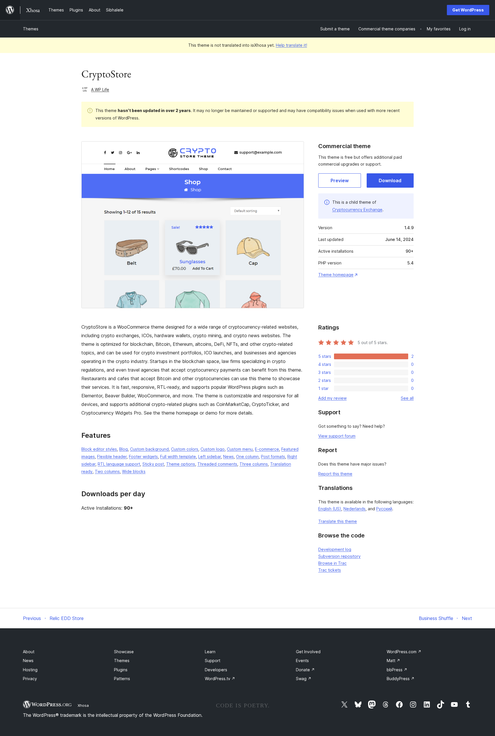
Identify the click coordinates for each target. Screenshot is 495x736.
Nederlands (354, 508)
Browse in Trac (332, 563)
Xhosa (83, 705)
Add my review (332, 398)
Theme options (180, 464)
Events (302, 660)
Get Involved (308, 651)
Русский (384, 508)
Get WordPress (468, 9)
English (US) (329, 508)
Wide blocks (134, 471)
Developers (216, 669)
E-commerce (267, 449)
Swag (303, 678)
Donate (305, 669)
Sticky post (153, 464)
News (228, 456)
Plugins (120, 669)
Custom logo (213, 449)
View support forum (336, 435)
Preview (340, 180)
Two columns (107, 471)
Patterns (122, 678)
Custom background (149, 449)
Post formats (273, 456)
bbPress (397, 669)
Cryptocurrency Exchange (357, 209)
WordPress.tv (220, 678)
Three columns (253, 464)
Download (390, 180)
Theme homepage (335, 274)
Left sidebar (209, 456)
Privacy (30, 678)
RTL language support (119, 464)
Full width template (178, 456)
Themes (30, 28)
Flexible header (112, 456)
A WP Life (100, 89)
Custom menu (240, 449)
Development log (334, 549)
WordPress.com (404, 651)
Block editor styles (99, 449)
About (28, 651)
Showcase (124, 651)
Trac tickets (329, 570)
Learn (210, 651)
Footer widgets (143, 456)
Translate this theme (337, 521)
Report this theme (335, 473)
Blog (123, 449)
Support (212, 660)
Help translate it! (291, 45)
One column (247, 456)
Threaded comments (217, 464)
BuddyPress (401, 678)
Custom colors (184, 449)
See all (407, 398)
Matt (393, 660)
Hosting (30, 669)
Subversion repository (339, 556)
